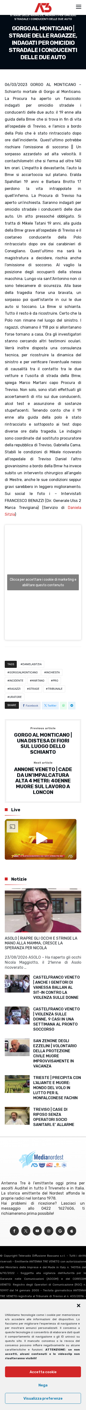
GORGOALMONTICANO (23, 672)
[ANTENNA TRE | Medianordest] (43, 3)
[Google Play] (60, 1231)
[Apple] (71, 1231)
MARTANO (38, 680)
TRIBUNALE (55, 688)
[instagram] (48, 1231)
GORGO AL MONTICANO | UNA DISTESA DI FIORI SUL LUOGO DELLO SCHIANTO (43, 741)
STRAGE (34, 688)
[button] (78, 1305)
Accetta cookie (43, 1372)
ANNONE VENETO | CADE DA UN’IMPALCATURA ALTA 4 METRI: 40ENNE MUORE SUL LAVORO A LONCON (43, 778)
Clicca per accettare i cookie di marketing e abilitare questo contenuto (43, 582)
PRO (55, 680)
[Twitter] (25, 1231)
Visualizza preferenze (43, 1398)
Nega (43, 1385)
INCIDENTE (16, 680)
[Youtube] (37, 1231)
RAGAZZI (15, 688)
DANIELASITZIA (32, 664)
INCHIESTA (53, 672)
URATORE (15, 697)
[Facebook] (14, 1231)
